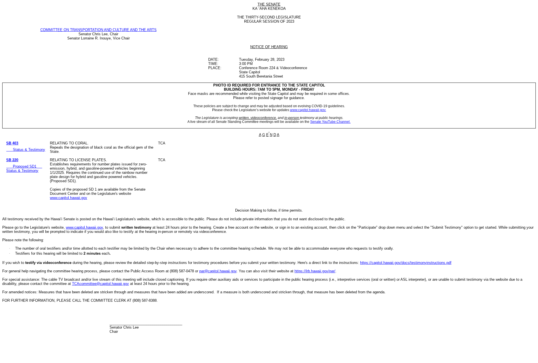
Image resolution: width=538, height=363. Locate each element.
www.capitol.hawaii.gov (68, 198)
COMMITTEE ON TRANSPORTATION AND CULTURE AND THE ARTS (98, 30)
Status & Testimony (29, 149)
